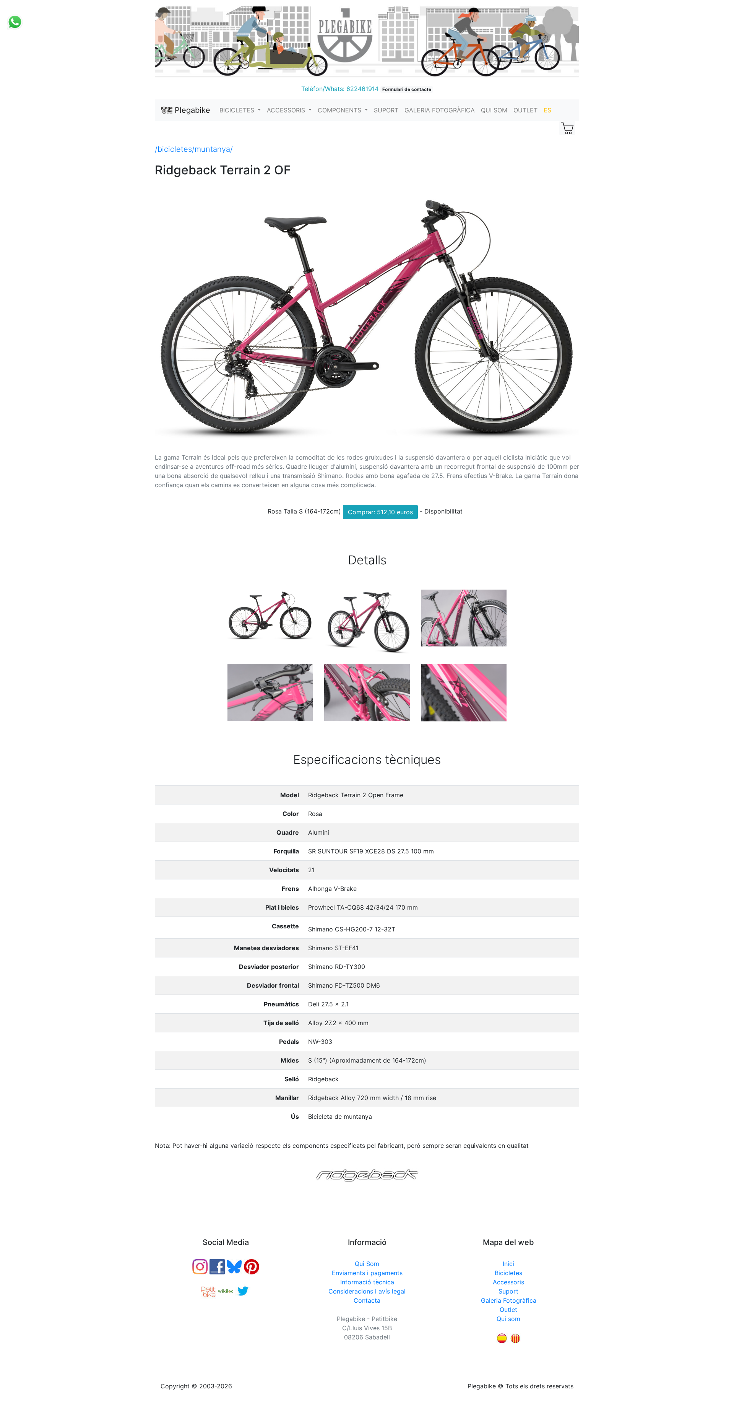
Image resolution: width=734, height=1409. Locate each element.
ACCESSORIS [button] (287, 110)
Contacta (367, 1300)
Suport (508, 1291)
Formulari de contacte (406, 89)
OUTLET (525, 110)
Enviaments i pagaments (367, 1273)
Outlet (508, 1309)
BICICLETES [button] (237, 110)
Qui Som (367, 1264)
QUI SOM (494, 110)
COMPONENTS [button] (340, 110)
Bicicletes (508, 1273)
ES (547, 110)
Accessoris (508, 1282)
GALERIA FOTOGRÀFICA (439, 110)
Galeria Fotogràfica (508, 1300)
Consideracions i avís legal (367, 1291)
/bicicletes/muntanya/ (194, 149)
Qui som (508, 1319)
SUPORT (386, 110)
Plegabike (191, 110)
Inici (508, 1264)
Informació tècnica (367, 1282)
